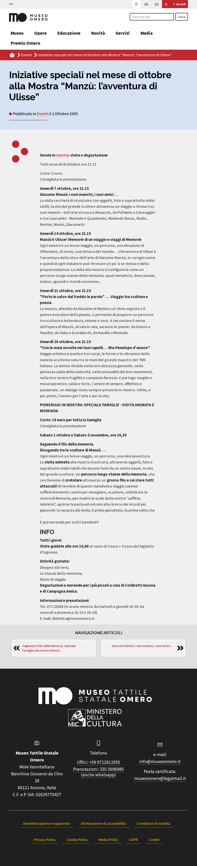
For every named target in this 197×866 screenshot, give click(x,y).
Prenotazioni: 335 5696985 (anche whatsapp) (98, 772)
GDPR (133, 839)
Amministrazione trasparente (46, 823)
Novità (98, 33)
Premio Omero (25, 43)
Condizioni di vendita (153, 823)
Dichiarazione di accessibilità (103, 823)
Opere (40, 33)
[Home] (28, 17)
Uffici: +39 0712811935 (98, 762)
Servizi (123, 33)
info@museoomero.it (160, 761)
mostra (62, 155)
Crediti (154, 839)
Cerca (181, 17)
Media (146, 33)
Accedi (180, 4)
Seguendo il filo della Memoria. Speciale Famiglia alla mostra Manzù (49, 648)
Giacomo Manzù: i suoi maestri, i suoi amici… (142, 646)
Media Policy (108, 839)
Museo (17, 33)
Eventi (26, 54)
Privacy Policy (44, 839)
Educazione (68, 33)
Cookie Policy (77, 839)
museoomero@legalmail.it (160, 778)
